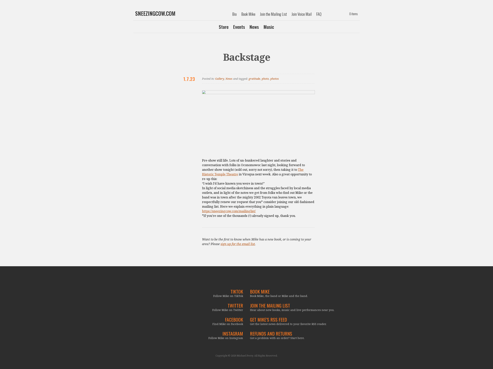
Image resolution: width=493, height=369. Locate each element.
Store (224, 26)
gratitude (254, 78)
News (254, 26)
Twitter (235, 305)
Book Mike (248, 14)
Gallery (219, 78)
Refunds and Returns (271, 333)
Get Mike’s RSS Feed (268, 319)
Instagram (232, 333)
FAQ (318, 14)
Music (268, 26)
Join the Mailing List (273, 14)
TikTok (237, 291)
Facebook (234, 319)
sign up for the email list (238, 244)
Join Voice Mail (302, 14)
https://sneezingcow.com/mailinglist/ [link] (229, 211)
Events (239, 26)
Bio (234, 14)
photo (265, 78)
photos (274, 78)
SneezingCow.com (155, 13)
